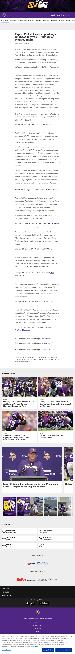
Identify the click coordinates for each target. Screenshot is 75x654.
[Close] (72, 637)
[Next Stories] (70, 506)
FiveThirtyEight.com (22, 330)
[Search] (69, 15)
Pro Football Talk (50, 301)
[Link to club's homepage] (4, 14)
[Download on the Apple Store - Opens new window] (30, 603)
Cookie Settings (6, 650)
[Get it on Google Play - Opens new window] (44, 604)
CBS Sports (48, 249)
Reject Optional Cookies (64, 650)
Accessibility (37, 625)
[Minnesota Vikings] (37, 612)
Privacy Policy (37, 622)
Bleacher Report (52, 189)
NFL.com (49, 124)
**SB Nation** (46, 338)
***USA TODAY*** (48, 349)
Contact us (37, 628)
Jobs (37, 631)
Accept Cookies (48, 650)
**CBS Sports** (47, 343)
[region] (37, 644)
